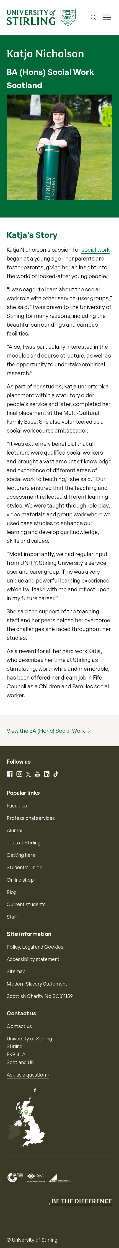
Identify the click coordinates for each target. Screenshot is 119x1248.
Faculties (17, 806)
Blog (12, 892)
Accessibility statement (33, 959)
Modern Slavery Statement (37, 984)
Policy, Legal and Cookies (35, 947)
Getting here (21, 855)
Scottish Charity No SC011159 (40, 996)
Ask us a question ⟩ (28, 1075)
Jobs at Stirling (23, 842)
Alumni (14, 830)
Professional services (31, 818)
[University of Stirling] (41, 17)
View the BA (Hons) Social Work (46, 730)
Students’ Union (24, 867)
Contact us (19, 1026)
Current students (26, 904)
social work (95, 249)
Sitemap (16, 971)
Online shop (20, 880)
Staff (12, 917)
